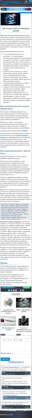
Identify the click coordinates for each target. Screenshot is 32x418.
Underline (8, 340)
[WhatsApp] (23, 290)
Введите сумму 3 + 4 (7, 353)
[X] (18, 290)
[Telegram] (16, 290)
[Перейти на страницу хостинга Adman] (16, 9)
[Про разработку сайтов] (10, 1)
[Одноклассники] (14, 290)
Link (19, 340)
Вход (26, 2)
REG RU (25, 131)
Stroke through (10, 340)
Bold (4, 340)
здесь (6, 257)
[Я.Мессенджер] (9, 290)
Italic (6, 340)
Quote (14, 340)
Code (16, 340)
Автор (3, 334)
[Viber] (21, 290)
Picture (21, 340)
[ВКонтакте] (11, 290)
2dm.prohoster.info (14, 367)
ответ (28, 374)
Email (18, 334)
